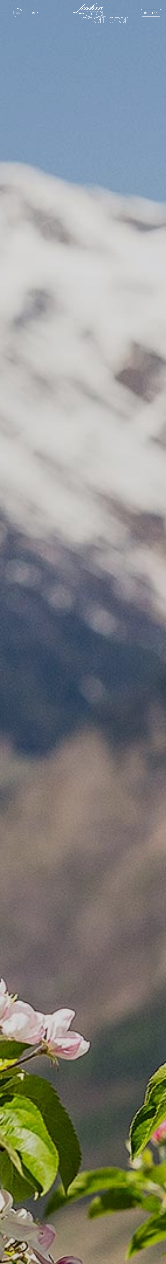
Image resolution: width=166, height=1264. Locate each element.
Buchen (151, 13)
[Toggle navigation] (17, 12)
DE (34, 12)
